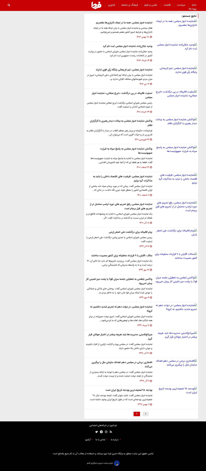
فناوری (112, 5)
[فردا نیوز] (96, 5)
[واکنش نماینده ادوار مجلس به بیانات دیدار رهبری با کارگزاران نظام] (176, 121)
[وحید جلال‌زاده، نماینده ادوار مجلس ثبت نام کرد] (176, 47)
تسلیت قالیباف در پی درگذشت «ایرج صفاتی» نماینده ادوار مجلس (122, 95)
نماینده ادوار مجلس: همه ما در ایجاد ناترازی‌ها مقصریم (124, 23)
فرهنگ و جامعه (130, 5)
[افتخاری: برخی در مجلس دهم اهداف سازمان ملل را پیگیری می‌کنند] (176, 363)
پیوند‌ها (192, 9)
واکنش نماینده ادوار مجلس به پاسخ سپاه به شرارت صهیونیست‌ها (126, 151)
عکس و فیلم (151, 5)
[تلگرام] (100, 432)
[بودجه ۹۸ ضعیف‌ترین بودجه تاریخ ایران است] (176, 391)
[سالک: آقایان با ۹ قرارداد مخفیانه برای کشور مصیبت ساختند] (176, 256)
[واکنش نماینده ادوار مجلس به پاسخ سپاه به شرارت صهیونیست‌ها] (176, 149)
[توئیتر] (96, 432)
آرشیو (87, 440)
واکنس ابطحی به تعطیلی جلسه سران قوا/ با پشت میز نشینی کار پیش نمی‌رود (119, 281)
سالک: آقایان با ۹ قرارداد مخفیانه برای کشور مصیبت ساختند (121, 256)
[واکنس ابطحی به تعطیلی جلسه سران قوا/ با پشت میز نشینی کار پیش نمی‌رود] (176, 280)
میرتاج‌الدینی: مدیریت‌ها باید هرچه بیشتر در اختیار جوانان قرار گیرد (120, 336)
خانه (194, 5)
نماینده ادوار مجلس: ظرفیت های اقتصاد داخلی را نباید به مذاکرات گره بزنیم (122, 178)
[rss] (110, 432)
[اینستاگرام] (105, 432)
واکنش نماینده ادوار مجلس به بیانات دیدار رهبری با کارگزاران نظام (121, 123)
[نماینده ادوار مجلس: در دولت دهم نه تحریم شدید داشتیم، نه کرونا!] (176, 307)
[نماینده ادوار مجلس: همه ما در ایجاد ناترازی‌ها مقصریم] (176, 23)
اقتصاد (167, 5)
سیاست (181, 5)
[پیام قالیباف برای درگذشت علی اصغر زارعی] (176, 233)
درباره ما (115, 440)
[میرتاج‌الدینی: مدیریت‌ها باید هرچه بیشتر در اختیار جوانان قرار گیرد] (176, 335)
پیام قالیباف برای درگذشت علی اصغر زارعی (130, 232)
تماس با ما (100, 440)
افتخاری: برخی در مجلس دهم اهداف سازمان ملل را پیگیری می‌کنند (122, 364)
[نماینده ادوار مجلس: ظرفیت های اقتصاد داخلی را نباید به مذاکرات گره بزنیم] (176, 179)
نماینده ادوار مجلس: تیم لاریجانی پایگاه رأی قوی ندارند (124, 70)
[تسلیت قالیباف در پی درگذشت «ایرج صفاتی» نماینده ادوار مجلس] (176, 94)
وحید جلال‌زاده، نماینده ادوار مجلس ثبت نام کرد (127, 46)
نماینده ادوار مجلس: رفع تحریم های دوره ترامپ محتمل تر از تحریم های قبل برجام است (121, 206)
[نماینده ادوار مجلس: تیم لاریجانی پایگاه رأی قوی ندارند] (176, 70)
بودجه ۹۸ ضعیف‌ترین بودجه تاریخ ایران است (128, 390)
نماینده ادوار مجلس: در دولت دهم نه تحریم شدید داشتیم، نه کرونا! (121, 309)
